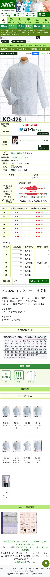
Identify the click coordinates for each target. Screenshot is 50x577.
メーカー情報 (43, 134)
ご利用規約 (25, 550)
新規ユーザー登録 (18, 41)
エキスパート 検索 (8, 15)
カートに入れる (40, 281)
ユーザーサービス (32, 15)
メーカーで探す (7, 45)
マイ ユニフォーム (20, 15)
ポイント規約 (42, 547)
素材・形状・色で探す (24, 45)
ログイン (5, 41)
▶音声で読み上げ (9, 53)
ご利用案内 (34, 541)
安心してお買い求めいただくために (17, 547)
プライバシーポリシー (25, 544)
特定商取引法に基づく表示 (15, 541)
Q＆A (44, 541)
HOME (3, 22)
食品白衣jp (21, 49)
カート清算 (44, 15)
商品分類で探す (40, 45)
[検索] (38, 37)
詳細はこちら (45, 53)
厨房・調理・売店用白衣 (21, 153)
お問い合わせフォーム (25, 562)
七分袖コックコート (38, 49)
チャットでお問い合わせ (46, 563)
